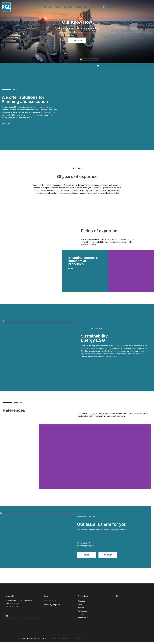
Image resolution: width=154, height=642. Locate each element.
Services (68, 7)
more (70, 268)
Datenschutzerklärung (60, 638)
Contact (95, 7)
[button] (110, 270)
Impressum (78, 638)
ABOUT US (6, 123)
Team (57, 7)
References (81, 7)
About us (47, 7)
